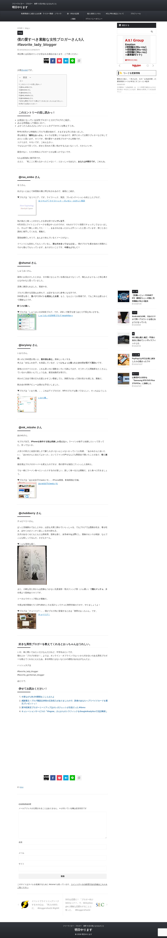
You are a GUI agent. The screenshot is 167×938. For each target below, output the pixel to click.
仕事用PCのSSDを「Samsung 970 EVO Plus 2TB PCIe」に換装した (143, 380)
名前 (20, 842)
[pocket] (59, 60)
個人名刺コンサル (94, 13)
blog (21, 787)
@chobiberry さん (26, 98)
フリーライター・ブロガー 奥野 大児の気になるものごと (83, 926)
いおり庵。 (43, 397)
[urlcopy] (79, 60)
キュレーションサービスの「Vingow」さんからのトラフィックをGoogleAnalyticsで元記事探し (64, 711)
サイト (21, 864)
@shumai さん (25, 90)
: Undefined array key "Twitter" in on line (46, 60)
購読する (125, 25)
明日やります (20, 7)
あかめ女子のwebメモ (48, 483)
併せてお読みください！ (29, 104)
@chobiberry (27, 513)
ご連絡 (73, 19)
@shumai (25, 262)
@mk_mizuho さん (26, 95)
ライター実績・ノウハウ (52, 13)
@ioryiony (25, 345)
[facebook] (52, 60)
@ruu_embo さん (26, 87)
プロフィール (136, 13)
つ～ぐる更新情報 (131, 73)
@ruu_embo (26, 177)
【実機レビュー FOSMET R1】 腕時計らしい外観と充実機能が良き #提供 (143, 298)
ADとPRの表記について (115, 13)
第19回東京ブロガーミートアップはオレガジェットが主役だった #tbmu (53, 707)
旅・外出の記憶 (73, 13)
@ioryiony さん (25, 93)
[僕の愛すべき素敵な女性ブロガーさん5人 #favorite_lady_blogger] (65, 60)
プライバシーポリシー (93, 19)
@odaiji (24, 70)
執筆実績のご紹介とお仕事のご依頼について (31, 14)
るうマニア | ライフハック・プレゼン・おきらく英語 (61, 201)
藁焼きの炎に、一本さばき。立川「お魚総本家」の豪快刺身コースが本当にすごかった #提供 (136, 80)
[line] (72, 60)
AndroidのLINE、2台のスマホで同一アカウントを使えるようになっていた (144, 319)
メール (21, 853)
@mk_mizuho (27, 427)
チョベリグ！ (44, 614)
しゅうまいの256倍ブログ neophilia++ (55, 315)
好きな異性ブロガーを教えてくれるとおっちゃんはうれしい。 (42, 101)
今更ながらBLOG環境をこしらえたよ (38, 696)
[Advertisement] (62, 743)
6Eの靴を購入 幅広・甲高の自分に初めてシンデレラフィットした (144, 340)
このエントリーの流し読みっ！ (31, 84)
